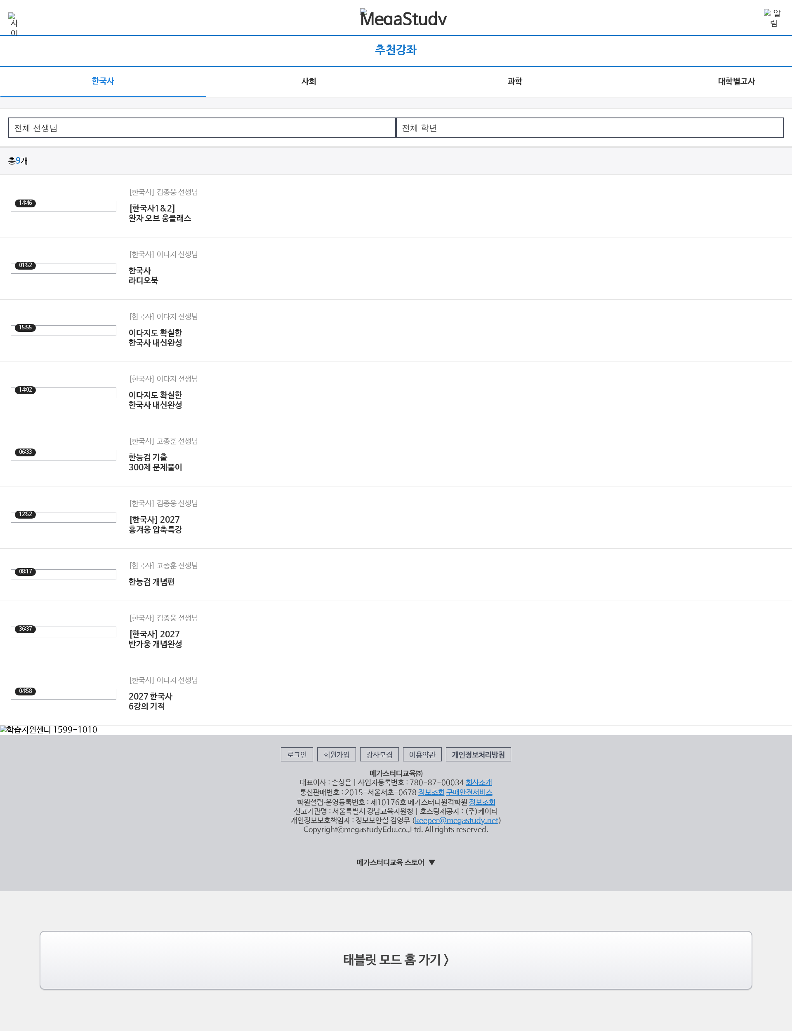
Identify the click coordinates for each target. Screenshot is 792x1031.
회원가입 (336, 755)
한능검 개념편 (152, 582)
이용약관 (422, 755)
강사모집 (379, 755)
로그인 (297, 755)
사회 (309, 82)
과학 (515, 82)
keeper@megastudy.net (456, 821)
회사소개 (479, 783)
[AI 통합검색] (750, 18)
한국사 (103, 81)
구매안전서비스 (469, 793)
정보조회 (431, 793)
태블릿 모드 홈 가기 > (396, 960)
